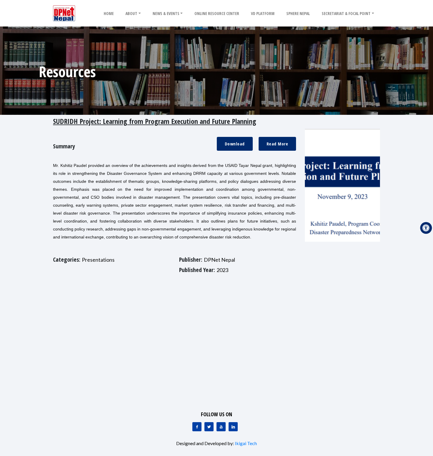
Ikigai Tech (246, 443)
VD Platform (263, 13)
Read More (277, 144)
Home (109, 13)
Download (235, 144)
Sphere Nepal (298, 13)
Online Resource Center (216, 13)
